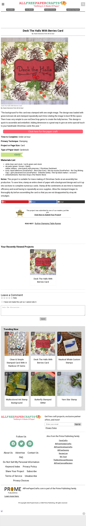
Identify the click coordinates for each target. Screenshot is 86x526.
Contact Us (33, 452)
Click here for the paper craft (43, 131)
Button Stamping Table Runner (48, 223)
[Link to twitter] (21, 443)
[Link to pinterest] (29, 443)
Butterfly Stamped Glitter (42, 401)
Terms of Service (13, 476)
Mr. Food (63, 457)
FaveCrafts (63, 440)
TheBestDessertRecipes (63, 460)
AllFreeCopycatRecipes (63, 463)
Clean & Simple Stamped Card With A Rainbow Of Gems (17, 362)
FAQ (21, 457)
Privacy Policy (30, 466)
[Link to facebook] (13, 443)
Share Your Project (15, 471)
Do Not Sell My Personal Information (21, 462)
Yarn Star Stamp (69, 399)
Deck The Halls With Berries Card (43, 280)
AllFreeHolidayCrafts (63, 444)
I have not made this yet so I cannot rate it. (20, 302)
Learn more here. (11, 496)
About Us (8, 452)
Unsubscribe (31, 476)
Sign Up (77, 424)
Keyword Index (12, 466)
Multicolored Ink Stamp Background (17, 401)
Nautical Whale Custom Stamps (69, 361)
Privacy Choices (21, 480)
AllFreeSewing (63, 450)
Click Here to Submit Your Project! (47, 215)
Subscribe (32, 471)
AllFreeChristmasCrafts (63, 447)
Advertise (20, 452)
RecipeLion (63, 453)
